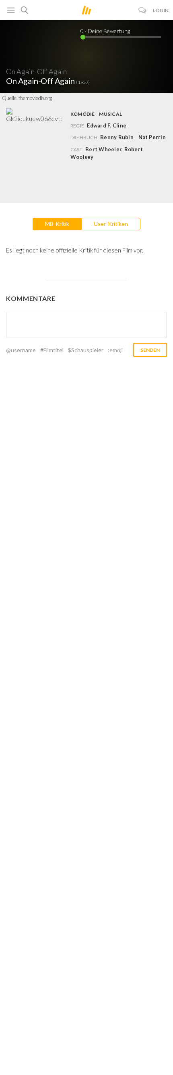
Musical (110, 114)
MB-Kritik (57, 223)
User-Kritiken (111, 223)
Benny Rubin (117, 137)
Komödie (82, 114)
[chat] (142, 10)
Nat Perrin (152, 137)
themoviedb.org (35, 98)
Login (161, 10)
